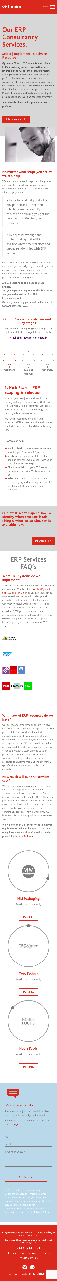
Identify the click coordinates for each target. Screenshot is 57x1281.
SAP (34, 589)
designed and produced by (28, 1274)
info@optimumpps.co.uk (32, 1253)
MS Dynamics (44, 589)
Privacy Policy (28, 1258)
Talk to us (29, 836)
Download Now (43, 540)
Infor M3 (19, 592)
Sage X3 (6, 592)
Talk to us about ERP (16, 119)
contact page (12, 1124)
